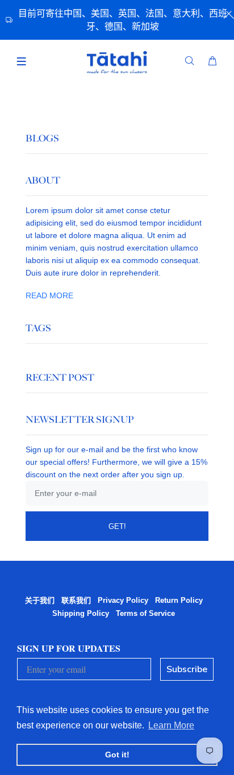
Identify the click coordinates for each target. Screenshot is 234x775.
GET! (117, 526)
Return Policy (179, 600)
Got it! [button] (117, 754)
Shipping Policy (80, 613)
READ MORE (49, 295)
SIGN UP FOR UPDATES (68, 648)
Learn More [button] (171, 725)
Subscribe (186, 669)
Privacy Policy (123, 600)
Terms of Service (145, 613)
